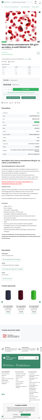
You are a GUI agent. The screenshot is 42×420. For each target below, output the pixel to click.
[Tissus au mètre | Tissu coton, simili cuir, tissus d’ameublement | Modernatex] (2, 6)
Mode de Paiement (19, 383)
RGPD (17, 380)
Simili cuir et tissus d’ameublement (12, 6)
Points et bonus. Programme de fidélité (21, 387)
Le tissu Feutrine (32, 398)
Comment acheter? (20, 381)
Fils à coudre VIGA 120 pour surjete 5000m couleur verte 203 (34, 307)
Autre (38, 53)
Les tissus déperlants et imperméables (33, 386)
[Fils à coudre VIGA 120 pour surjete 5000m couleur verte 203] (34, 295)
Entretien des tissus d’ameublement (33, 389)
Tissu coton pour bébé (33, 396)
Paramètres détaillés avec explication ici (21, 416)
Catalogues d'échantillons (29, 97)
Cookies (17, 378)
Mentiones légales (19, 377)
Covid (30, 380)
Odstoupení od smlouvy (20, 375)
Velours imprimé (35, 6)
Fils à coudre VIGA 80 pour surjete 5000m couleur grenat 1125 (8, 307)
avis (30, 401)
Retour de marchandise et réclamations (34, 376)
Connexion (36, 358)
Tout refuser (15, 414)
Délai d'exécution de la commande (33, 379)
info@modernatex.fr (24, 365)
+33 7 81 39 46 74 (10, 365)
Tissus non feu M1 (32, 390)
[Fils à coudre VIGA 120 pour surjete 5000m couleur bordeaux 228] (21, 295)
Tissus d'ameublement (25, 6)
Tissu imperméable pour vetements (33, 393)
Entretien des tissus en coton (34, 382)
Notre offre (18, 384)
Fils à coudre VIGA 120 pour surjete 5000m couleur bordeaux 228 (21, 307)
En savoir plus (26, 59)
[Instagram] (4, 394)
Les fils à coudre (32, 384)
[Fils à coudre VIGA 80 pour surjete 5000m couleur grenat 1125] (8, 295)
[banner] (5, 2)
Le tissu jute (31, 395)
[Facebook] (2, 394)
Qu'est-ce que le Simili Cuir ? (34, 399)
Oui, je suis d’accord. (25, 414)
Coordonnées (31, 373)
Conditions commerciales (21, 373)
